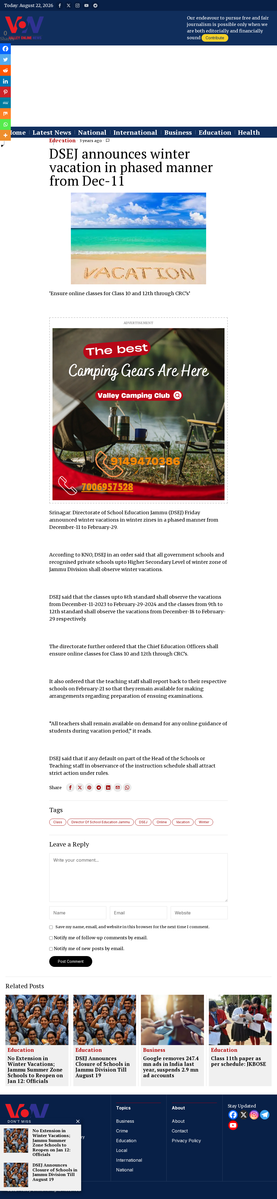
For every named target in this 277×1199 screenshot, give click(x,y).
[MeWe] (5, 102)
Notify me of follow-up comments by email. (101, 937)
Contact (180, 1131)
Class (57, 822)
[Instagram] (254, 1114)
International (129, 1160)
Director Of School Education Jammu (100, 822)
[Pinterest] (5, 92)
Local (121, 1150)
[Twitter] (5, 59)
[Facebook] (5, 48)
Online (162, 822)
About (178, 1121)
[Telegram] (264, 1114)
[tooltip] (59, 5)
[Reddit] (5, 70)
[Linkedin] (5, 81)
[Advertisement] (138, 86)
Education (21, 1050)
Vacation (183, 822)
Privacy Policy (186, 1140)
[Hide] (2, 146)
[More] (5, 135)
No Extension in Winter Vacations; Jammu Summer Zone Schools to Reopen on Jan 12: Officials (35, 1070)
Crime (122, 1131)
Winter (204, 822)
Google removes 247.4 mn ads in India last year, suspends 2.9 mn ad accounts (171, 1067)
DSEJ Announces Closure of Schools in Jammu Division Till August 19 (102, 1067)
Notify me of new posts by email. (89, 948)
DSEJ (143, 822)
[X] (243, 1114)
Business (154, 1050)
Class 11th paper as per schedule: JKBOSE (238, 1061)
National (124, 1169)
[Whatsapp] (5, 124)
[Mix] (5, 113)
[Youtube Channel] (233, 1125)
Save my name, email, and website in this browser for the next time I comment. (132, 926)
